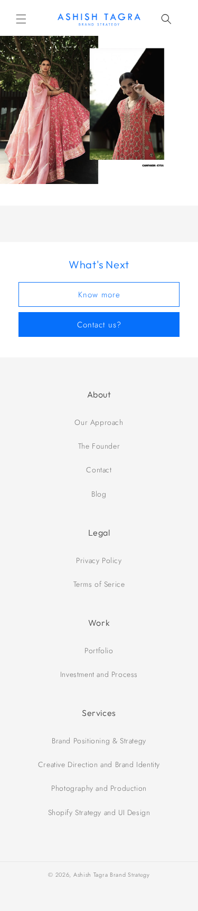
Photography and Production (99, 788)
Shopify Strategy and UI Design (99, 812)
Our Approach (98, 422)
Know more (99, 295)
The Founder (99, 446)
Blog (98, 494)
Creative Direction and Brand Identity (99, 764)
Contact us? (99, 325)
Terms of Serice (99, 584)
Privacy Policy (98, 560)
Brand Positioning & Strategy (99, 740)
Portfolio (98, 650)
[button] (21, 19)
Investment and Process (99, 674)
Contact (98, 469)
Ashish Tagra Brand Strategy (111, 874)
